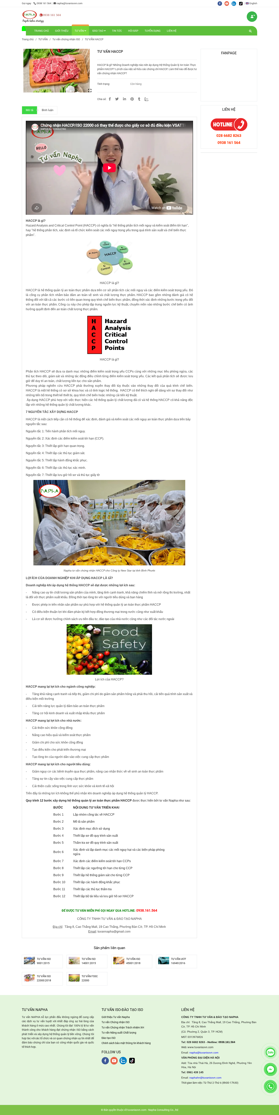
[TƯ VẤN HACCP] (42, 16)
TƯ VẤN (79, 30)
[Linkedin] (124, 99)
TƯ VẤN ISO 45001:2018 (133, 961)
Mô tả (29, 110)
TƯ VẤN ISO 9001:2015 (44, 961)
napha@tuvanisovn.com (69, 3)
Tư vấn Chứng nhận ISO (116, 1022)
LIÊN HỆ (172, 30)
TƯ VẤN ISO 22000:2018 (44, 978)
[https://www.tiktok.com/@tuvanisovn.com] (242, 3)
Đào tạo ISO (109, 1037)
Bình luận (47, 110)
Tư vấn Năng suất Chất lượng (119, 1032)
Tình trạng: (103, 83)
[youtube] (228, 3)
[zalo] (235, 3)
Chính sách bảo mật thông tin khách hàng (126, 1043)
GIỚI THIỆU (61, 30)
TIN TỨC (117, 30)
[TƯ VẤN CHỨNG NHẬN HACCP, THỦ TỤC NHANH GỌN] (252, 16)
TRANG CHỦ (41, 30)
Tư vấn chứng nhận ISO (66, 39)
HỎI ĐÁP (133, 30)
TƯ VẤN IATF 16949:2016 (178, 961)
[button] (252, 3)
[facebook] (221, 3)
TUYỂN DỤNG (153, 30)
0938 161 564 (44, 3)
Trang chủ (28, 39)
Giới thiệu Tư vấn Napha (116, 1017)
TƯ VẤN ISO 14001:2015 (89, 961)
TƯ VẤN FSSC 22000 (90, 978)
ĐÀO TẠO (98, 30)
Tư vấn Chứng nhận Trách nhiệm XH (123, 1027)
